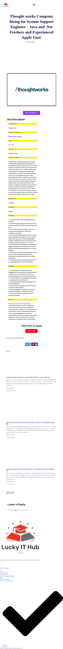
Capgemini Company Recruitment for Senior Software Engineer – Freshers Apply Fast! (28, 377)
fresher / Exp (10, 492)
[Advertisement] (31, 56)
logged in (16, 510)
